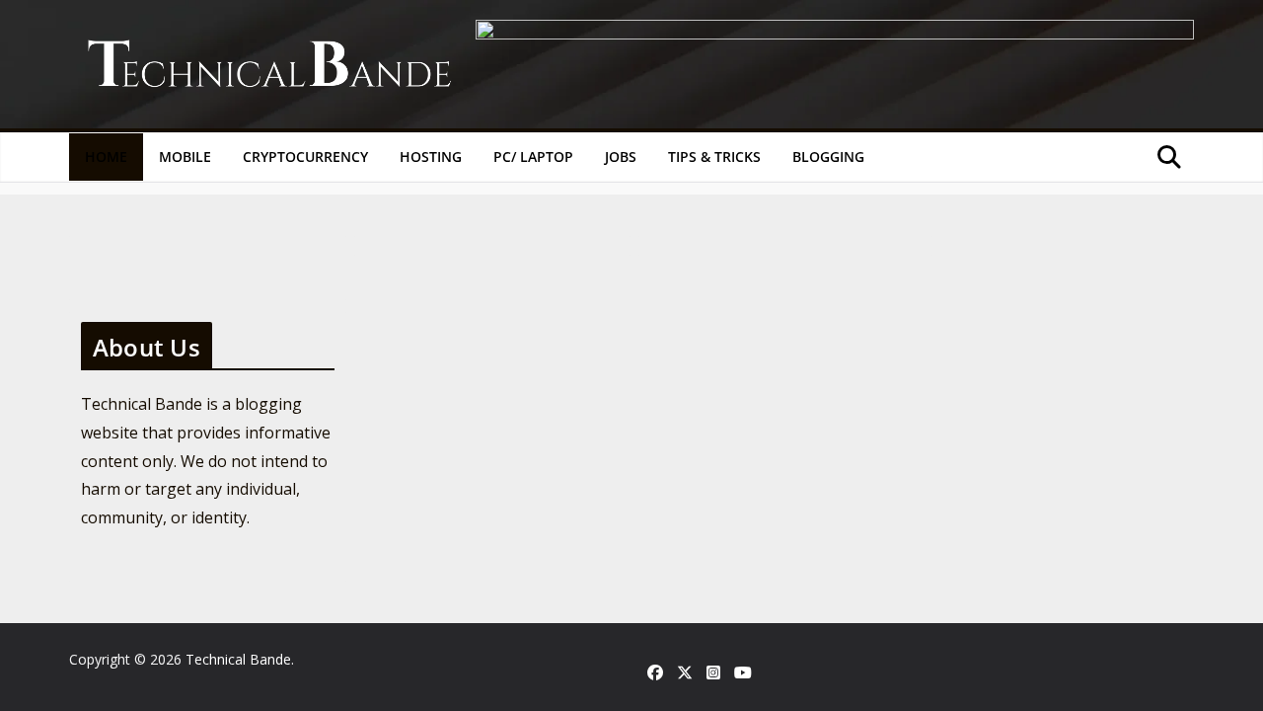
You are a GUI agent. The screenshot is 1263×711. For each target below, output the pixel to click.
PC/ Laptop (533, 156)
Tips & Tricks (714, 156)
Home (106, 156)
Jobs (620, 156)
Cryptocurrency (305, 156)
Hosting (431, 156)
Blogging (828, 156)
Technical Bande (238, 659)
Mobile (185, 156)
